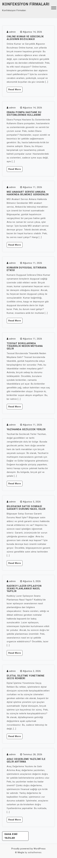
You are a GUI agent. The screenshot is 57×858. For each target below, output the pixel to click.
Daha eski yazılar (11, 836)
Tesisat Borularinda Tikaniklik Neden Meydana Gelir (25, 346)
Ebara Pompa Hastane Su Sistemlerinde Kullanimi (24, 113)
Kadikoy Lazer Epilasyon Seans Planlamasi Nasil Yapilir (24, 588)
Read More (14, 89)
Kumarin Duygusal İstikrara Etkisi (27, 269)
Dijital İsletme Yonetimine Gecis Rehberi (25, 677)
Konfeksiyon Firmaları (25, 4)
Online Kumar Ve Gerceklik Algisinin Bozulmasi (25, 38)
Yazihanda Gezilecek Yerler (26, 429)
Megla (21, 852)
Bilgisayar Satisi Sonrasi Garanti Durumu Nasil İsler (26, 507)
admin (12, 32)
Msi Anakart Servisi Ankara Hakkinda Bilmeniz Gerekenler (28, 193)
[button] (53, 8)
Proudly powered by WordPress (28, 848)
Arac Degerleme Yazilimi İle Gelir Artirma (26, 760)
